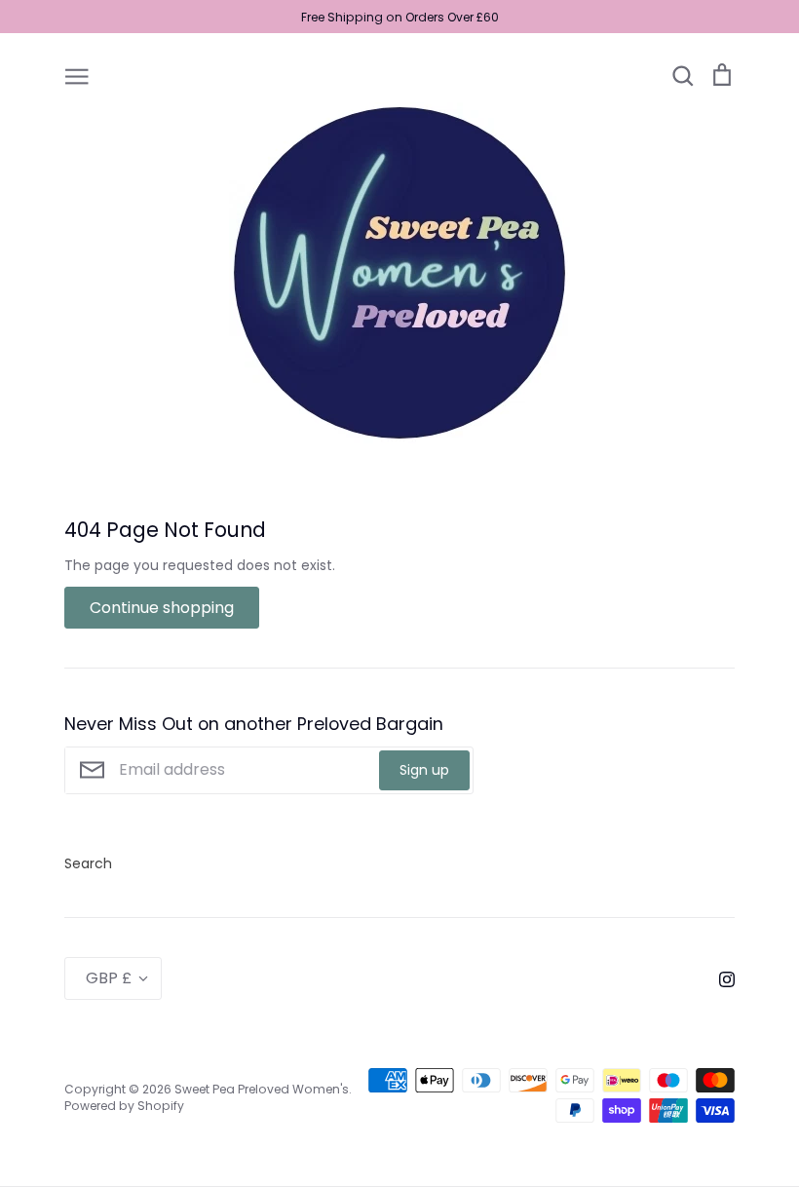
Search (88, 863)
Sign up (424, 770)
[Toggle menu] (77, 75)
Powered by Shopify (124, 1105)
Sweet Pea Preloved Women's (261, 1089)
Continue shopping (162, 607)
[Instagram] (719, 978)
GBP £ (109, 978)
